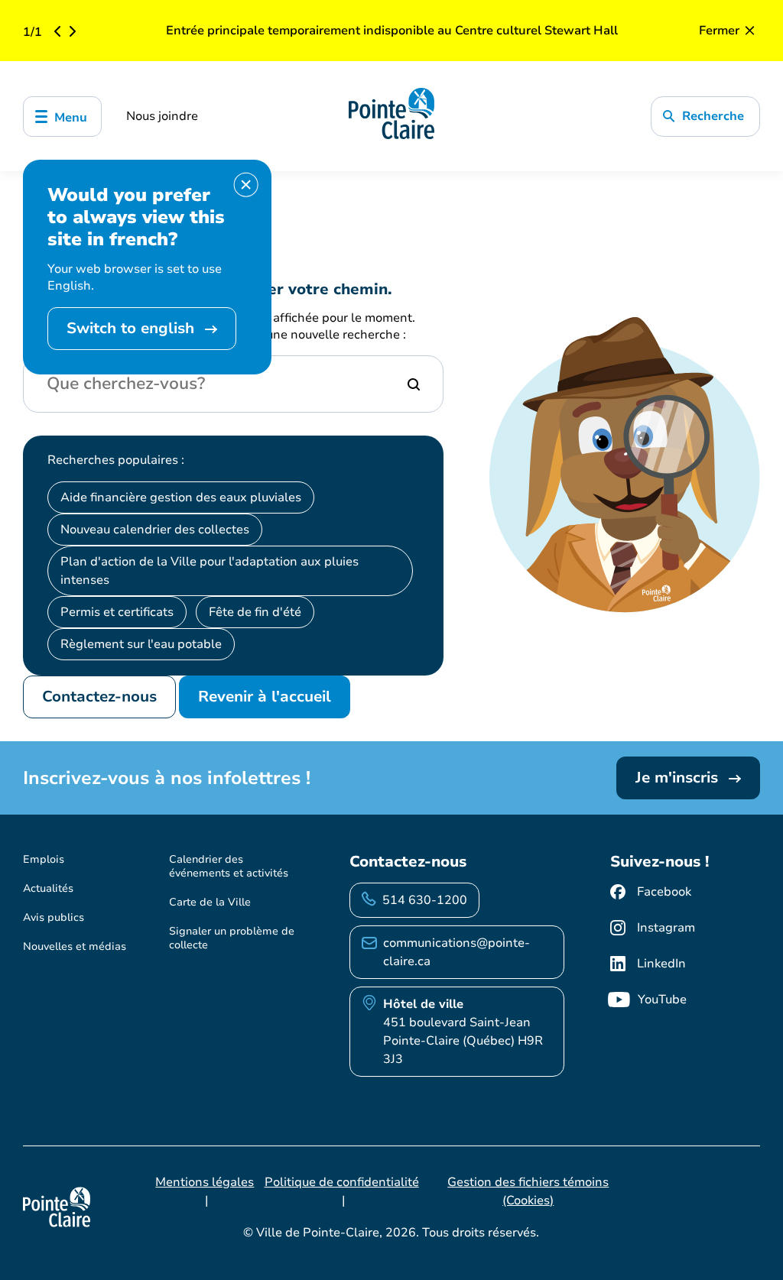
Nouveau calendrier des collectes (154, 529)
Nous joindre (162, 116)
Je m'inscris (679, 777)
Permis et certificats (117, 612)
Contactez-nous (99, 696)
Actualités (48, 888)
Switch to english (133, 328)
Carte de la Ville (210, 902)
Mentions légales (204, 1182)
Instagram (666, 927)
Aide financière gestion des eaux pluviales (180, 497)
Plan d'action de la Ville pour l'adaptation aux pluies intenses (209, 570)
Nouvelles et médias (74, 946)
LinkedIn (661, 963)
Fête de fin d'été (255, 612)
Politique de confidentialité (342, 1182)
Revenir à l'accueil (264, 696)
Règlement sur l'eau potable (141, 644)
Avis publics (53, 917)
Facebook (664, 891)
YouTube (662, 999)
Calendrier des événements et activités (228, 866)
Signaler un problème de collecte (231, 938)
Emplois (43, 859)
